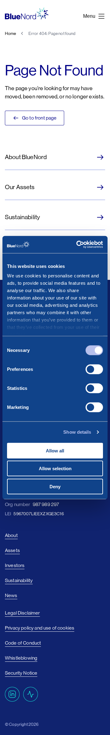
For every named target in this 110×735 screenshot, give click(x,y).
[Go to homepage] (26, 13)
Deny (55, 486)
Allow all (55, 450)
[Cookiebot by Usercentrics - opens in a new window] (77, 245)
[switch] (94, 369)
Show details (77, 432)
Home (10, 33)
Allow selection (55, 468)
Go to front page (39, 118)
